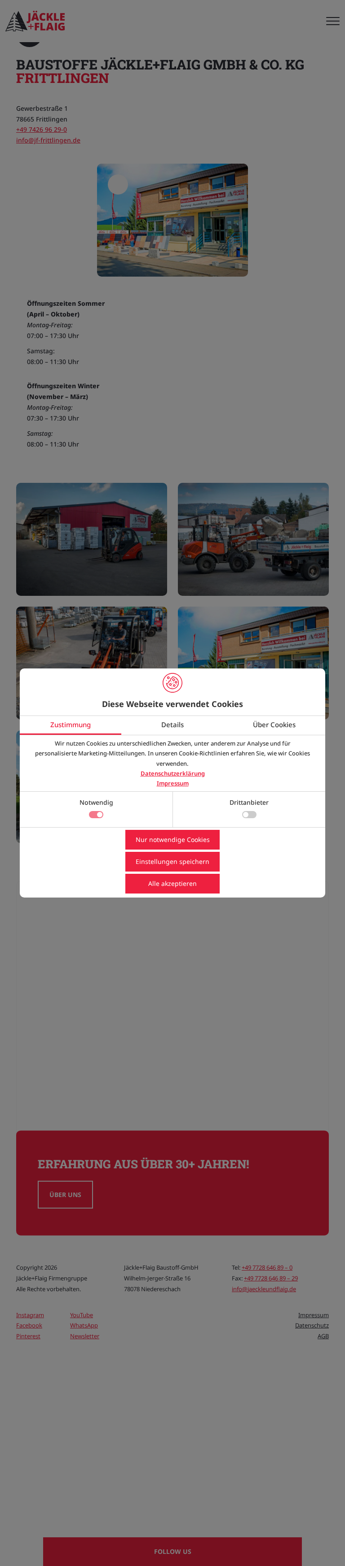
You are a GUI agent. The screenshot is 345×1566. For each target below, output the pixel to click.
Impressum (173, 783)
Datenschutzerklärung (173, 773)
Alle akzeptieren (172, 883)
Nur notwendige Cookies (173, 839)
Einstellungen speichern (172, 861)
